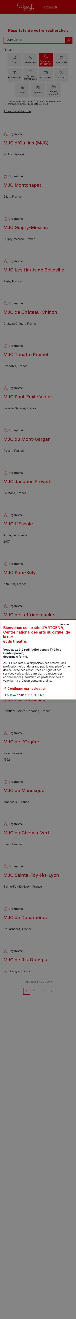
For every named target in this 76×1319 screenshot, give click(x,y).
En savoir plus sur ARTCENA (25, 695)
